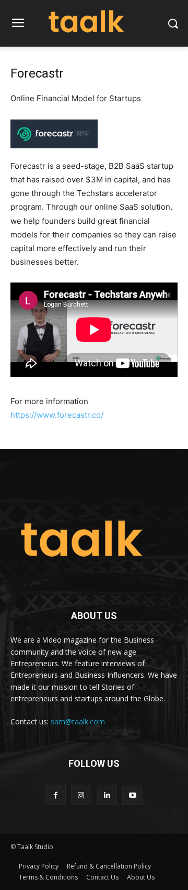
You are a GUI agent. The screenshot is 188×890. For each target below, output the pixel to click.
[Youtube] (132, 795)
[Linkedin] (107, 795)
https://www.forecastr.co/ (56, 415)
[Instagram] (81, 795)
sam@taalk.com (78, 721)
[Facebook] (55, 795)
